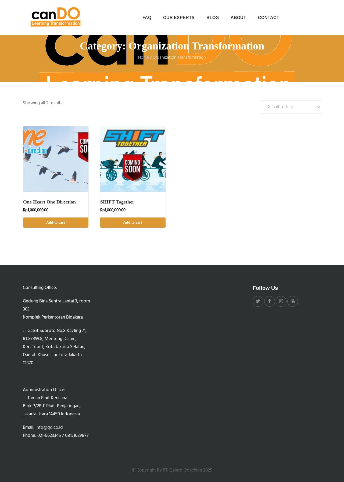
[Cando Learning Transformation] (56, 17)
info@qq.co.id (49, 427)
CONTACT (268, 17)
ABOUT (238, 17)
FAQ (146, 17)
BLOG (212, 17)
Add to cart (55, 222)
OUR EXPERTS (179, 17)
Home (143, 57)
